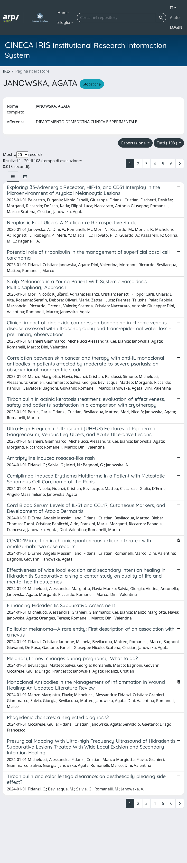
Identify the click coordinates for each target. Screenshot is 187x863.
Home (63, 12)
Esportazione (134, 143)
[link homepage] (13, 17)
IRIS (6, 71)
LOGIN (176, 27)
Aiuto (175, 17)
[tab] (13, 176)
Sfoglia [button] (63, 22)
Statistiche (92, 84)
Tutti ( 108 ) (167, 143)
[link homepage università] (39, 17)
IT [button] (171, 7)
